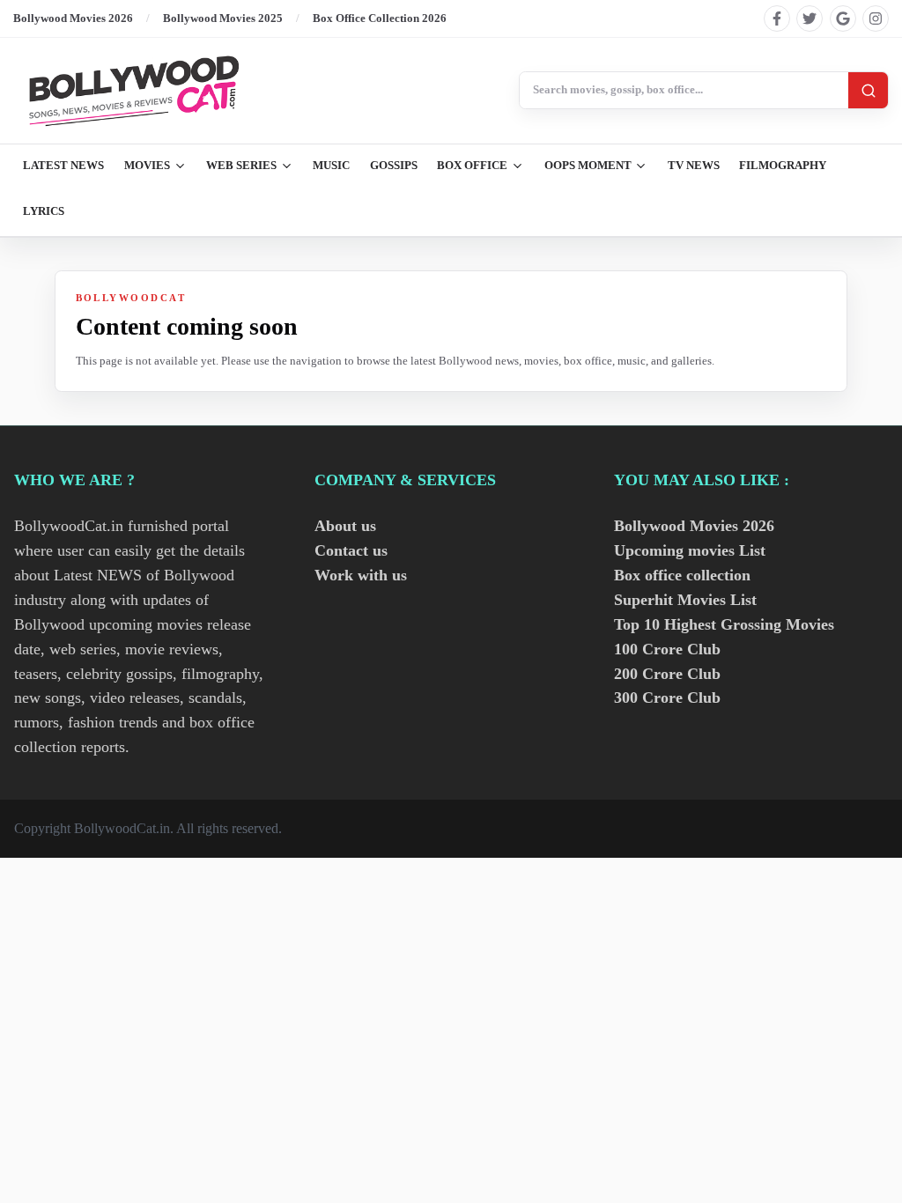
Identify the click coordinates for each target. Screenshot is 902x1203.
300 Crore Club (667, 697)
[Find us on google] (843, 18)
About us (345, 526)
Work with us (360, 575)
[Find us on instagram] (875, 18)
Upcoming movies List (689, 550)
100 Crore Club (667, 649)
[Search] (868, 90)
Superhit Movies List (685, 600)
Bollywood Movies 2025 (223, 18)
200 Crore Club (667, 674)
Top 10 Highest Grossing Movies (724, 624)
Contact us (351, 550)
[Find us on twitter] (809, 18)
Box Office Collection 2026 (380, 18)
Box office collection (682, 575)
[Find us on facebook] (777, 18)
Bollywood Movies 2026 (73, 18)
